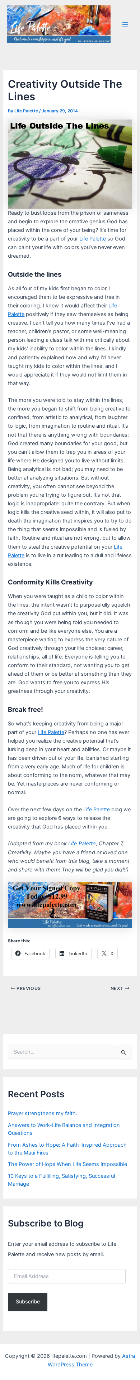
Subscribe (28, 1301)
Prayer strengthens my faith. (42, 1113)
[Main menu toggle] (125, 24)
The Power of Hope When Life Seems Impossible (67, 1164)
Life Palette (92, 238)
